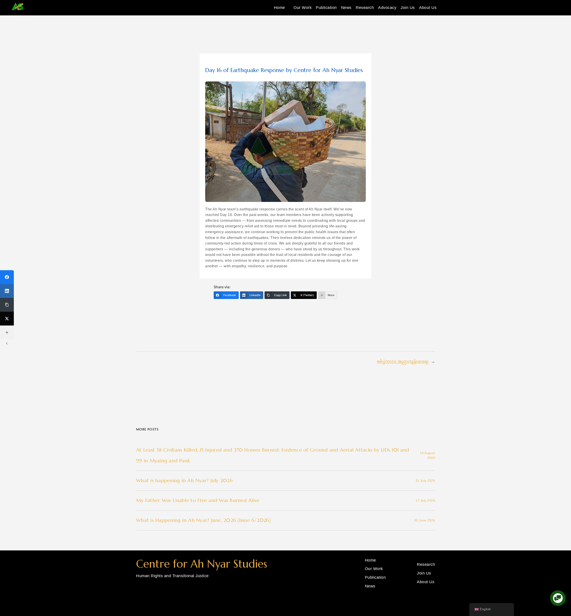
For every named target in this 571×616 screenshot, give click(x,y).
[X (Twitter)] (7, 319)
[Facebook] (7, 277)
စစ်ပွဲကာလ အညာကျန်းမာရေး (403, 361)
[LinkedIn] (7, 291)
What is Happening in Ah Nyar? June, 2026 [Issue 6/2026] (203, 520)
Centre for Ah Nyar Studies (201, 563)
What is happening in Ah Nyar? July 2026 (184, 480)
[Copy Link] (7, 305)
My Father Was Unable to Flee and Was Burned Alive (197, 500)
